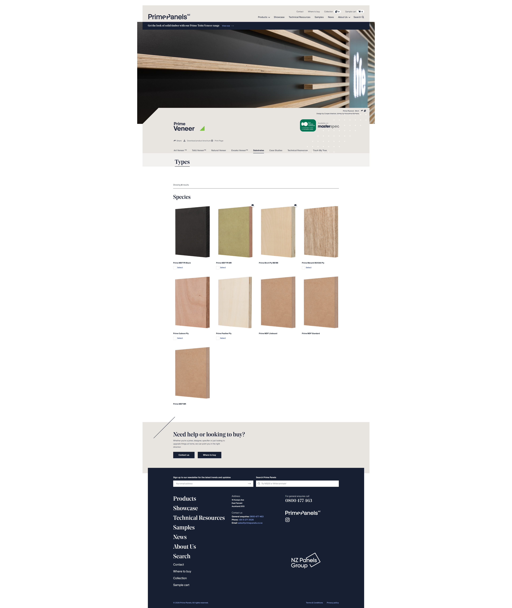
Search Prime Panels (266, 477)
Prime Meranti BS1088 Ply (313, 263)
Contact (300, 12)
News (331, 17)
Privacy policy (333, 603)
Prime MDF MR (179, 404)
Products (262, 17)
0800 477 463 (257, 516)
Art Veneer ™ (180, 150)
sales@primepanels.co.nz (250, 523)
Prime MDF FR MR (224, 263)
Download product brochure (199, 141)
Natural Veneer (218, 150)
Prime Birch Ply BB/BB (268, 263)
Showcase (279, 17)
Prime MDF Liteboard (268, 334)
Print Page (219, 141)
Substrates (258, 150)
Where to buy (314, 12)
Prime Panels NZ (169, 16)
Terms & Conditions (314, 603)
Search (357, 17)
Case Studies (275, 150)
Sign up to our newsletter (202, 477)
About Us (343, 17)
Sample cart (181, 585)
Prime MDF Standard (311, 334)
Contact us (184, 455)
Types (182, 162)
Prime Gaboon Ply (181, 334)
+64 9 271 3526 (246, 520)
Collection (180, 578)
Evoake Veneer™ (239, 150)
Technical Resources (299, 17)
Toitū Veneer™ (199, 150)
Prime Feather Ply (223, 334)
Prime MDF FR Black (182, 263)
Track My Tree (320, 150)
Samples (319, 17)
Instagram (287, 520)
